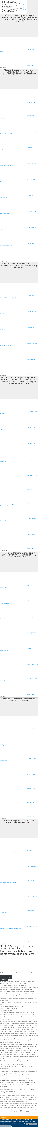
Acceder (4, 979)
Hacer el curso (6, 977)
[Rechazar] (11, 1126)
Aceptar (29, 1124)
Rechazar (34, 1124)
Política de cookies (5, 1126)
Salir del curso (24, 7)
